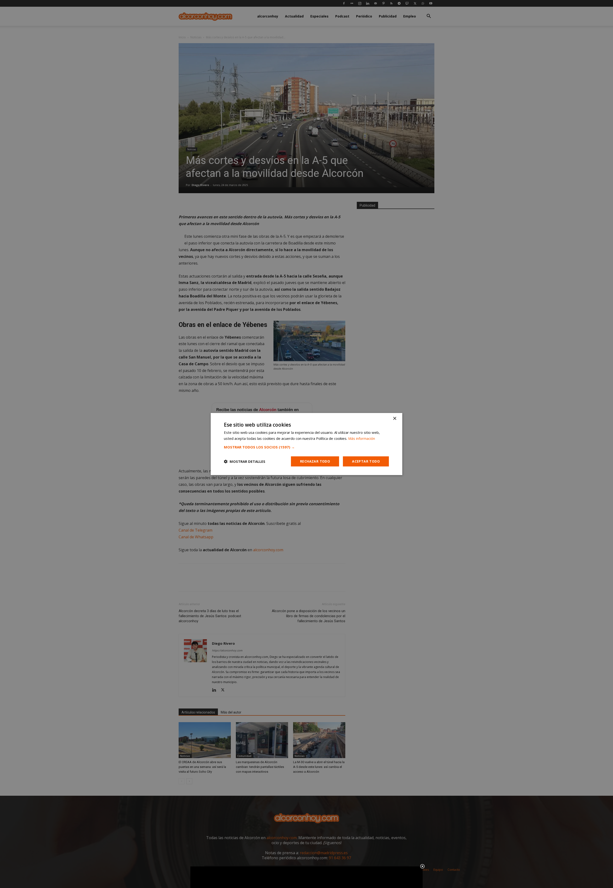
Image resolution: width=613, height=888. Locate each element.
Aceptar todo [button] (366, 461)
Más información (361, 438)
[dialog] (306, 444)
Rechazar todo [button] (315, 461)
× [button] (394, 418)
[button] (306, 447)
